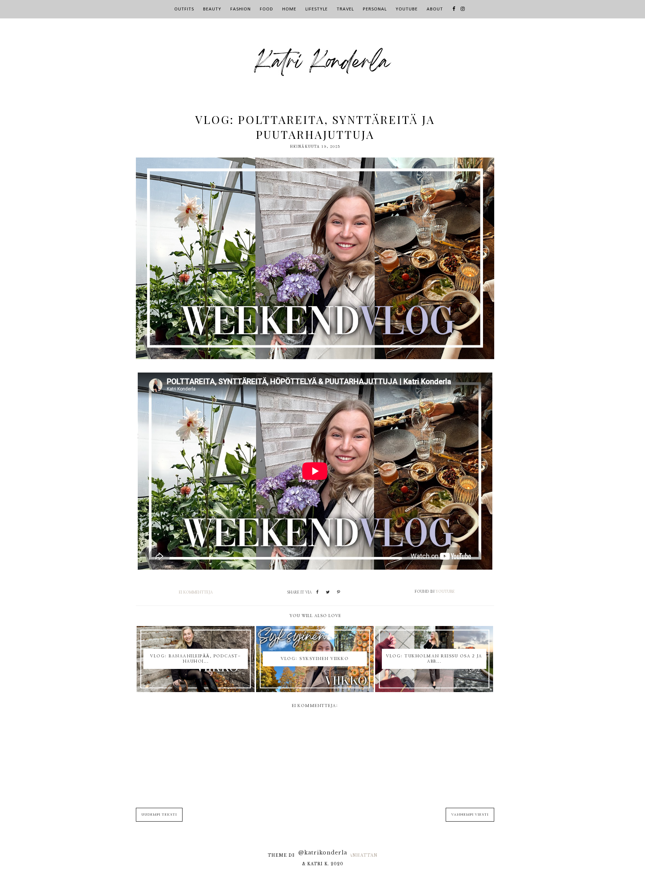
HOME (289, 9)
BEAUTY (212, 9)
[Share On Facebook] (317, 592)
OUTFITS (184, 9)
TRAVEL (345, 9)
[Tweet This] (328, 592)
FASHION (240, 9)
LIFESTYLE (316, 9)
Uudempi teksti (159, 814)
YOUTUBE (407, 9)
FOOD (266, 9)
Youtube (445, 592)
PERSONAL (375, 9)
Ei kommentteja (196, 592)
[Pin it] (338, 592)
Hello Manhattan (350, 855)
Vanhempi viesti (470, 814)
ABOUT (435, 9)
